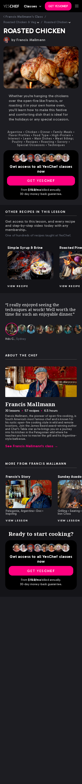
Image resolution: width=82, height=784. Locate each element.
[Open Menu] (77, 6)
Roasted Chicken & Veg (19, 22)
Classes (30, 6)
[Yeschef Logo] (11, 6)
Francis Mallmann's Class (24, 17)
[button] (30, 265)
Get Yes (58, 6)
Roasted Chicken (56, 22)
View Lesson (17, 520)
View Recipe (17, 286)
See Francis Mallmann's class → (31, 446)
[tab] (11, 329)
